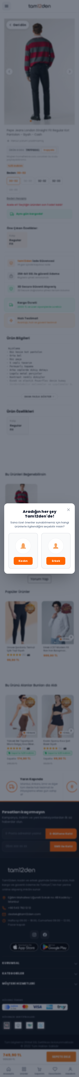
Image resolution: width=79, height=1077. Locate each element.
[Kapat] (68, 509)
